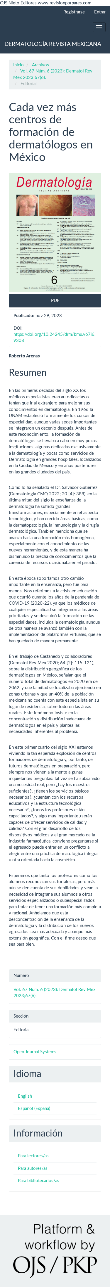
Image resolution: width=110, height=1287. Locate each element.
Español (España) (34, 1108)
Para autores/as (33, 1168)
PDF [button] (55, 300)
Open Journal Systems (34, 1052)
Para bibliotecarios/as (38, 1181)
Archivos (40, 65)
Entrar (100, 12)
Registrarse (74, 12)
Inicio (18, 65)
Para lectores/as (33, 1156)
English (25, 1096)
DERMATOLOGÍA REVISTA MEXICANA (52, 44)
